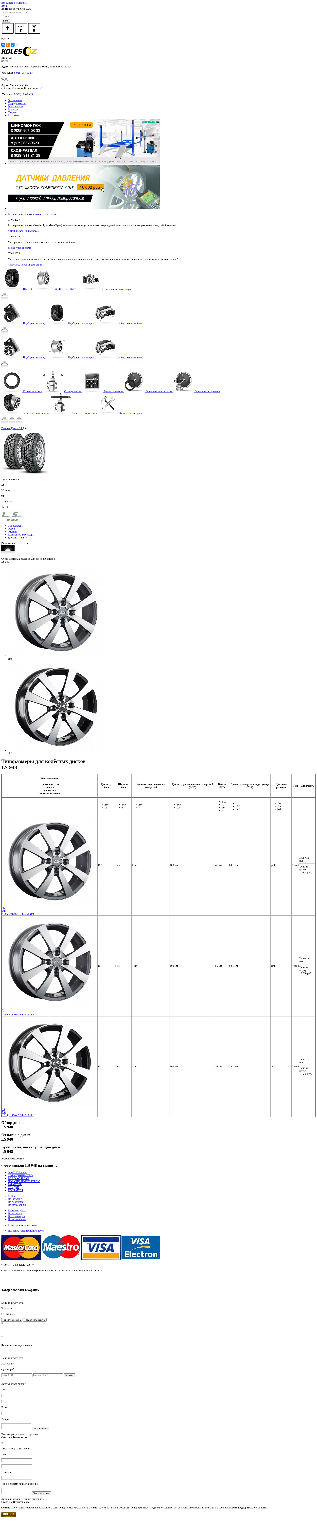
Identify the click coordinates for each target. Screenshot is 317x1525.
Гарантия (13, 109)
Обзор (11, 528)
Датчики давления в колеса (23, 230)
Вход (4, 5)
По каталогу (15, 1198)
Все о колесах (15, 106)
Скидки (12, 112)
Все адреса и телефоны (14, 2)
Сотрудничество (17, 103)
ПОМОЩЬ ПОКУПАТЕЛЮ (24, 1181)
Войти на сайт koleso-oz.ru (16, 8)
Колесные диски (17, 1210)
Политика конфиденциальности (26, 1230)
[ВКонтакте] (3, 45)
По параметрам (16, 1201)
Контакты (13, 115)
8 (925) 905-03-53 (23, 72)
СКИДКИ (13, 1187)
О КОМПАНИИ (17, 1172)
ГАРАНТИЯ (15, 1184)
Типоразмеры (15, 525)
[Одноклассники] (8, 45)
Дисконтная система (19, 247)
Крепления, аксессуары (21, 534)
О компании (15, 100)
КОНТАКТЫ (15, 1190)
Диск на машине (17, 537)
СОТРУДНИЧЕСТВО (20, 1175)
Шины (11, 1196)
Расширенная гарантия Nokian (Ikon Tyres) (32, 214)
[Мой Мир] (13, 45)
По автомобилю (17, 1204)
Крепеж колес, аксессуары (22, 1225)
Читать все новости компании (25, 264)
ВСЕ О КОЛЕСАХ (18, 1178)
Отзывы (12, 531)
